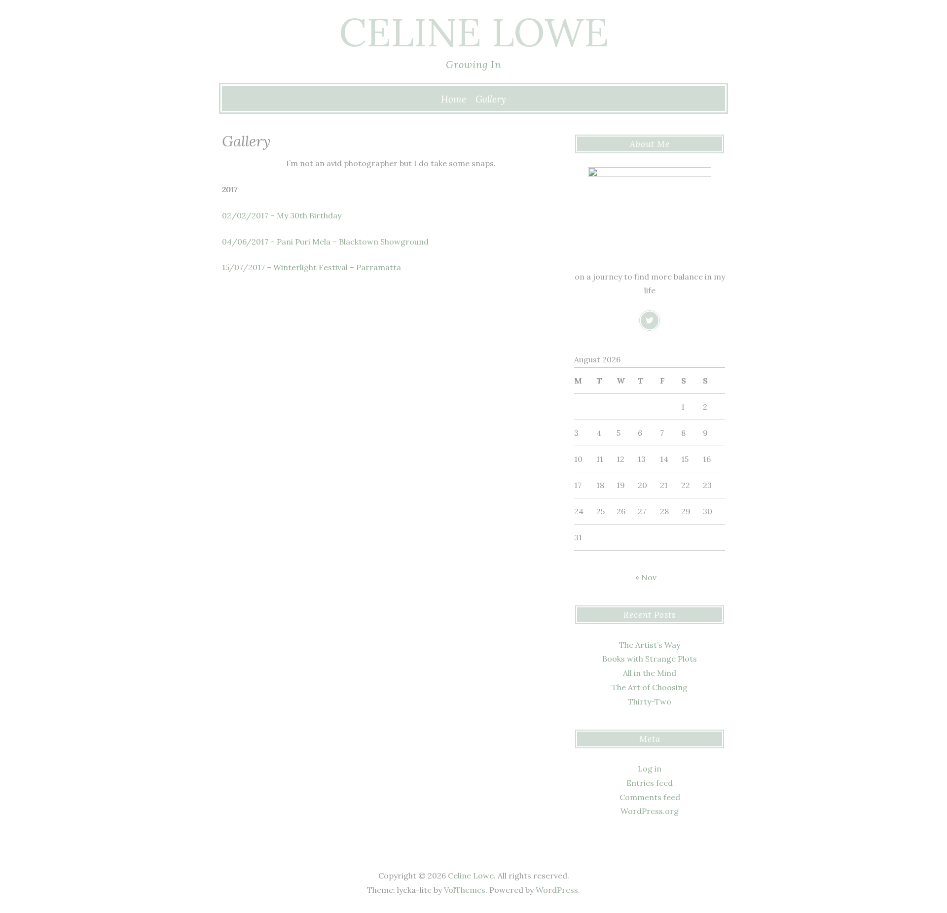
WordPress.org (649, 811)
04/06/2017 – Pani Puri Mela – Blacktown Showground (325, 241)
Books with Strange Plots (649, 659)
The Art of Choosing (650, 687)
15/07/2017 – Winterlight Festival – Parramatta (311, 267)
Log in (649, 768)
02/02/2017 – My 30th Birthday (281, 215)
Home (453, 99)
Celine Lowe (474, 32)
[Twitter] (649, 320)
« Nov (645, 577)
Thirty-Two (649, 701)
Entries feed (649, 783)
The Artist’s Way (649, 645)
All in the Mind (649, 673)
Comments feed (649, 797)
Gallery (490, 99)
